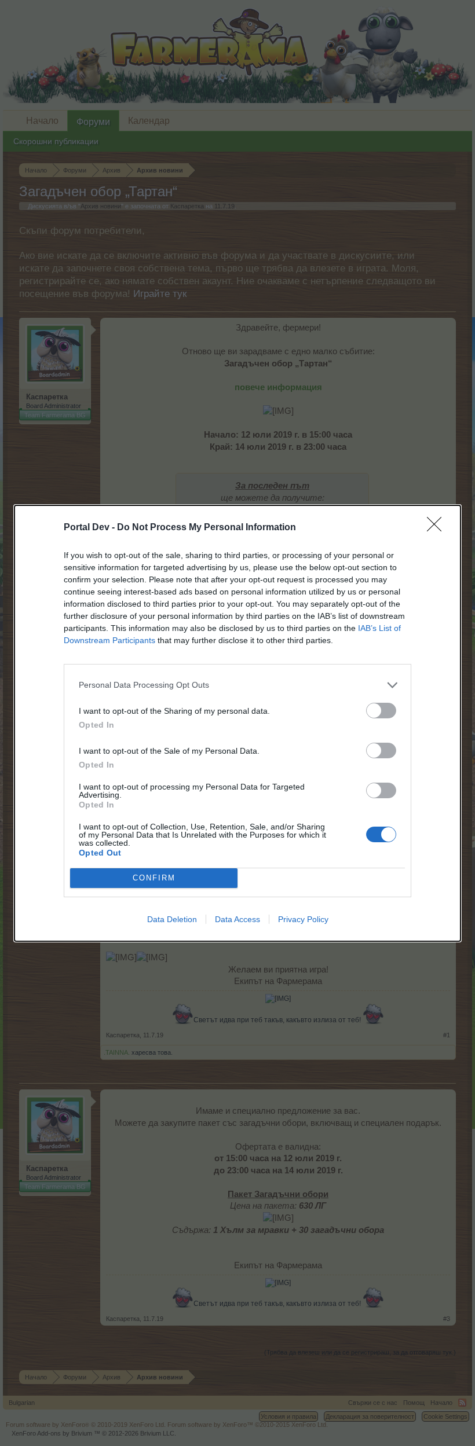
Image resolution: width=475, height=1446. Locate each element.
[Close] (438, 528)
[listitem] (237, 685)
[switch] (381, 710)
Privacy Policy (303, 919)
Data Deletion (172, 919)
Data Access (237, 919)
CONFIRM (154, 878)
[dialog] (237, 723)
